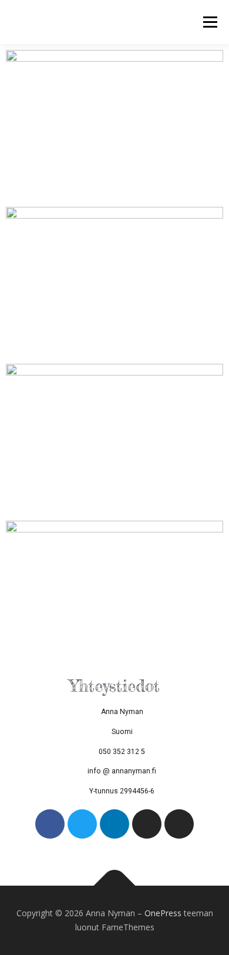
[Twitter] (82, 824)
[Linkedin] (114, 824)
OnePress (162, 913)
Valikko (210, 22)
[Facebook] (50, 824)
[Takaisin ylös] (115, 886)
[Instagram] (146, 824)
